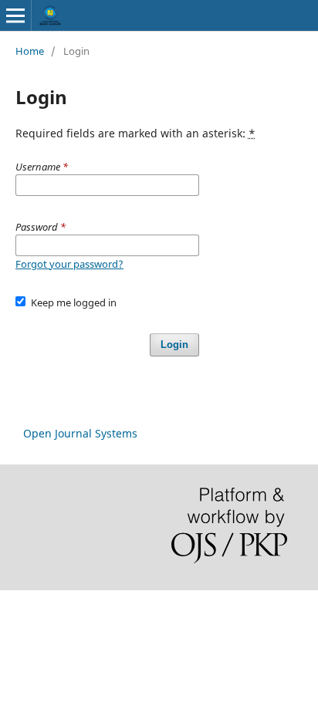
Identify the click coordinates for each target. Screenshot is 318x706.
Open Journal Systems (80, 433)
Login (174, 344)
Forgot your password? (69, 264)
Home (29, 51)
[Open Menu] (15, 15)
